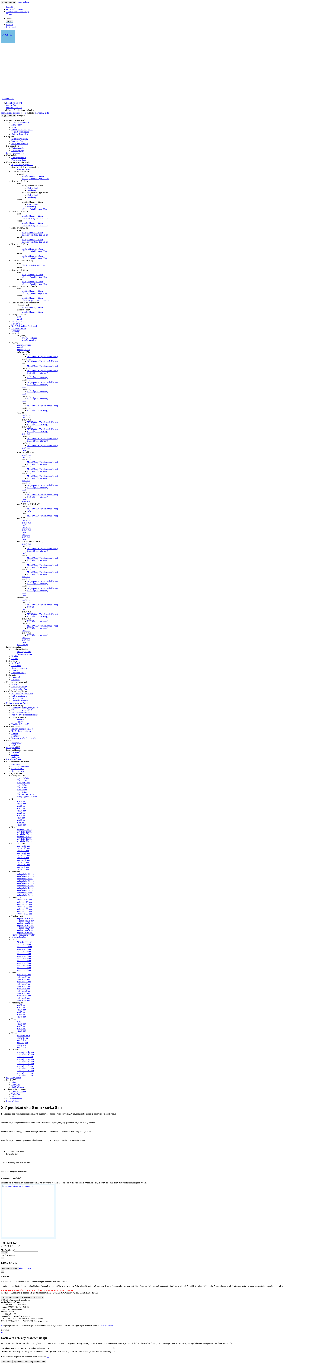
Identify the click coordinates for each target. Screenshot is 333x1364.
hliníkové (20, 719)
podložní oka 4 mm (25, 888)
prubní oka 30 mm (24, 909)
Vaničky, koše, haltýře (20, 724)
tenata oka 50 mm (24, 960)
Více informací (106, 1325)
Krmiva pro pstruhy (25, 654)
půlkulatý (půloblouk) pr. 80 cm (35, 293)
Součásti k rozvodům (20, 132)
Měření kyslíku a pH (19, 696)
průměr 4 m (21, 1047)
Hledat (9, 21)
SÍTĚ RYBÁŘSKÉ (14, 103)
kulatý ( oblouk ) (29, 340)
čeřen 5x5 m (22, 792)
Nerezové (15, 754)
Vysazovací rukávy (19, 689)
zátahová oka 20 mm (25, 1059)
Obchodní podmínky (14, 9)
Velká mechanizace (14, 1099)
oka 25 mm (21, 808)
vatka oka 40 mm (24, 991)
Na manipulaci (17, 321)
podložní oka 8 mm (25, 895)
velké (13, 745)
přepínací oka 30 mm (25, 928)
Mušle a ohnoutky (18, 1092)
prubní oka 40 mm (24, 911)
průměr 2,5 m (22, 1042)
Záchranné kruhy (18, 673)
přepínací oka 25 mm (25, 925)
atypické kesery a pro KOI (22, 164)
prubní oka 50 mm (24, 914)
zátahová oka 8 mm (25, 1075)
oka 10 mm (26, 415)
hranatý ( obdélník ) (30, 338)
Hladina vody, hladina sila (22, 694)
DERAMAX (16, 743)
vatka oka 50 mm (24, 996)
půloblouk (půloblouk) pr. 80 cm (35, 300)
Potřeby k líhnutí (13, 747)
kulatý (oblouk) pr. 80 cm (32, 291)
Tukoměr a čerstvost (19, 701)
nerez (19, 317)
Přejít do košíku (25, 1268)
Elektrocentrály (17, 148)
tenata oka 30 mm (24, 956)
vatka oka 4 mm (23, 989)
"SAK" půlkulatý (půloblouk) (34, 265)
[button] (6, 98)
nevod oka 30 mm (24, 836)
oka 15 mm (26, 417)
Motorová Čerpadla (19, 141)
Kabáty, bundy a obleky (21, 731)
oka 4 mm (26, 387)
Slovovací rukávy (18, 937)
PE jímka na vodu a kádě (21, 710)
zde (48, 1357)
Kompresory (16, 125)
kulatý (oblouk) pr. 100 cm (33, 176)
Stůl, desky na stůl (13, 1078)
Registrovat (11, 27)
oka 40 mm (21, 813)
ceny (37, 113)
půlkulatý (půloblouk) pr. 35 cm (35, 209)
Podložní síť (11, 105)
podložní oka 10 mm (25, 874)
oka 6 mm (26, 401)
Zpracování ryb (12, 1101)
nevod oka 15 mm (24, 829)
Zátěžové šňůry (17, 1087)
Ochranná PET (17, 769)
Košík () (7, 34)
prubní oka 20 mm (24, 904)
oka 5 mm (26, 394)
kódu (47, 113)
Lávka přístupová (18, 157)
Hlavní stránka (23, 2)
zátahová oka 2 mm (25, 1056)
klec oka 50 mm (23, 865)
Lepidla (14, 733)
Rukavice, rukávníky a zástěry (23, 738)
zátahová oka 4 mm (25, 1066)
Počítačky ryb (17, 698)
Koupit (4, 1253)
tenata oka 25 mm (24, 953)
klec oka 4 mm (23, 857)
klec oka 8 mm (23, 869)
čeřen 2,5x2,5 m (23, 783)
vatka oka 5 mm (23, 993)
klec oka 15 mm (23, 848)
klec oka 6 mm (23, 867)
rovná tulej (31, 190)
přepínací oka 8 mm (25, 932)
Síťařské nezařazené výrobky (23, 935)
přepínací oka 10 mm (25, 918)
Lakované (15, 752)
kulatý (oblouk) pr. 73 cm (32, 275)
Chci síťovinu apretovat (11, 1297)
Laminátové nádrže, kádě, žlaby (24, 708)
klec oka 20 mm (23, 853)
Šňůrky (14, 1082)
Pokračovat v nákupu (10, 1268)
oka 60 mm (21, 820)
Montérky (15, 736)
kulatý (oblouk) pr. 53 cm (32, 232)
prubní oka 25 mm (24, 907)
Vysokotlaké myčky (19, 143)
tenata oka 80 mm (24, 968)
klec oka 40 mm (23, 860)
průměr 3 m (21, 1045)
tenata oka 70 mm (24, 965)
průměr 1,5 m (22, 1038)
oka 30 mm (26, 530)
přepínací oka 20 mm (25, 923)
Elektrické (15, 677)
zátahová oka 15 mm (25, 1054)
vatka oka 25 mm (24, 984)
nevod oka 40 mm (24, 839)
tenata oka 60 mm (24, 963)
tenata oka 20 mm (24, 951)
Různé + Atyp (22, 644)
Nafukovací (16, 666)
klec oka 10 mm (23, 846)
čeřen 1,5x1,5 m (23, 778)
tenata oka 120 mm (24, 946)
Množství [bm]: (7, 1250)
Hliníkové (15, 663)
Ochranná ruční (17, 771)
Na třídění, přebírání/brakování (24, 326)
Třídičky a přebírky (19, 687)
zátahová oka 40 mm (25, 1068)
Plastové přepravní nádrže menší (24, 715)
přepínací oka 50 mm (25, 930)
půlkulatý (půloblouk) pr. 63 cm (35, 251)
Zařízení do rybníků (19, 134)
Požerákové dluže (18, 160)
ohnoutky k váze (23, 349)
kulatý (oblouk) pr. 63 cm (32, 249)
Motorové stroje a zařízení (17, 703)
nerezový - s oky (23, 169)
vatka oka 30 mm (24, 986)
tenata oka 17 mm (24, 949)
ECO (19, 1021)
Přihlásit (9, 25)
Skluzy (14, 684)
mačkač (14, 658)
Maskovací (15, 764)
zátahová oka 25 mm (25, 1061)
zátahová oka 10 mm (25, 1052)
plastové (20, 722)
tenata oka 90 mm (24, 970)
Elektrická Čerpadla (19, 139)
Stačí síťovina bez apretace (32, 1297)
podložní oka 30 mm (25, 886)
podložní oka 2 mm (25, 879)
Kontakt (9, 7)
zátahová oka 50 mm (25, 1071)
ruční (29, 511)
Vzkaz (9, 14)
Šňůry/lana (15, 1085)
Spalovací (15, 680)
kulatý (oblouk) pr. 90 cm (32, 307)
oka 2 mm (26, 525)
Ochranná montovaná (20, 766)
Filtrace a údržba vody (15, 153)
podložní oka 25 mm (25, 883)
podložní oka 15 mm (25, 876)
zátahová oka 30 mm (25, 1064)
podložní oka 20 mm (25, 881)
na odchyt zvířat (23, 1035)
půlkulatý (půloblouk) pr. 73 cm (35, 277)
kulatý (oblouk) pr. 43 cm (32, 216)
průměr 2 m (21, 1040)
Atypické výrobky (24, 942)
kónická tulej (32, 188)
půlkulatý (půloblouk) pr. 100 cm (35, 179)
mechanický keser (24, 345)
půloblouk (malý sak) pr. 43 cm (34, 218)
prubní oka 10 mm (24, 900)
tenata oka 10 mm (24, 944)
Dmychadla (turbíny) (20, 122)
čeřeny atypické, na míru (27, 797)
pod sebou (21, 113)
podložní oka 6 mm (14, 108)
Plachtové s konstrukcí (20, 712)
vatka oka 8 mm (23, 1000)
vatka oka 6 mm (23, 998)
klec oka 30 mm (23, 855)
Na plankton (16, 324)
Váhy (13, 1096)
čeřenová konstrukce (25, 794)
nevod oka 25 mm (24, 834)
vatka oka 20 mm (24, 982)
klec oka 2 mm (23, 850)
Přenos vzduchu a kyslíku (22, 129)
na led (13, 127)
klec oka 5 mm (23, 862)
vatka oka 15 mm (24, 977)
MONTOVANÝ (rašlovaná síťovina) (42, 356)
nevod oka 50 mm (24, 841)
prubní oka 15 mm (24, 902)
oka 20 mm (26, 527)
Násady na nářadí (18, 328)
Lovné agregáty (17, 150)
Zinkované (15, 757)
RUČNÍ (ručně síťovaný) (37, 373)
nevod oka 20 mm (24, 832)
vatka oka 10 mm (24, 975)
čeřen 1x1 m (22, 780)
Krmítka (14, 656)
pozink (19, 319)
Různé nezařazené (13, 759)
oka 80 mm (21, 825)
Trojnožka (15, 1094)
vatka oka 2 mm (23, 979)
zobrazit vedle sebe (9, 113)
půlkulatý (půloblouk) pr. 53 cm (35, 235)
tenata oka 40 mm (24, 958)
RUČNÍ (30, 607)
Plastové (14, 670)
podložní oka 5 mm (25, 890)
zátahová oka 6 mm (25, 1073)
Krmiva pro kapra (24, 651)
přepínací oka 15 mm (25, 921)
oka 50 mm (21, 815)
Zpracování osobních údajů (17, 12)
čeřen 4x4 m (22, 790)
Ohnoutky (15, 331)
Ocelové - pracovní (19, 668)
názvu (41, 113)
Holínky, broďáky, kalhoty (22, 729)
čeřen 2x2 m (22, 785)
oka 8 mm (26, 450)
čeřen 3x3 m (22, 787)
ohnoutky (20, 347)
